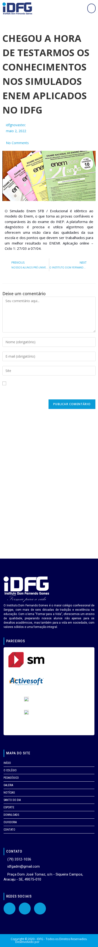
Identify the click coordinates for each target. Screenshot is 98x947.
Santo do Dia (12, 800)
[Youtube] (25, 908)
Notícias (9, 792)
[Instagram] (40, 908)
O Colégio (10, 770)
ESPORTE (9, 807)
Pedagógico (11, 777)
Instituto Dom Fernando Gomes (61, 942)
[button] (91, 8)
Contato (9, 829)
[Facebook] (9, 908)
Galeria (8, 785)
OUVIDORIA (10, 822)
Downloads (11, 814)
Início (7, 763)
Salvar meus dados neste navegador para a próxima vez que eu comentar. (49, 392)
